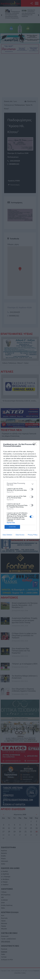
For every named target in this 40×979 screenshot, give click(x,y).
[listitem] (20, 484)
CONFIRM (12, 526)
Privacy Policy (32, 535)
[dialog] (20, 489)
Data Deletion (7, 535)
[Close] (36, 444)
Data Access (20, 535)
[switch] (31, 489)
